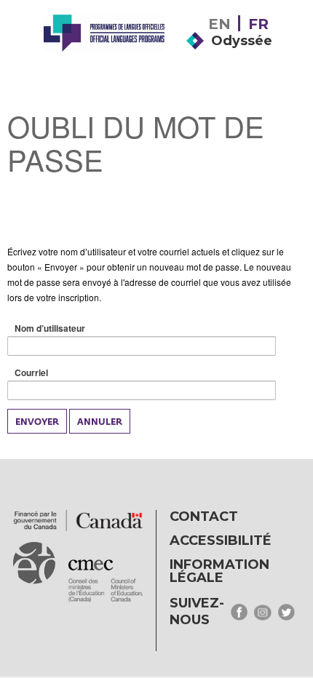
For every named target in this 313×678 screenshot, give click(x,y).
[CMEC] (104, 52)
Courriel (54, 372)
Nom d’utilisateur (73, 328)
